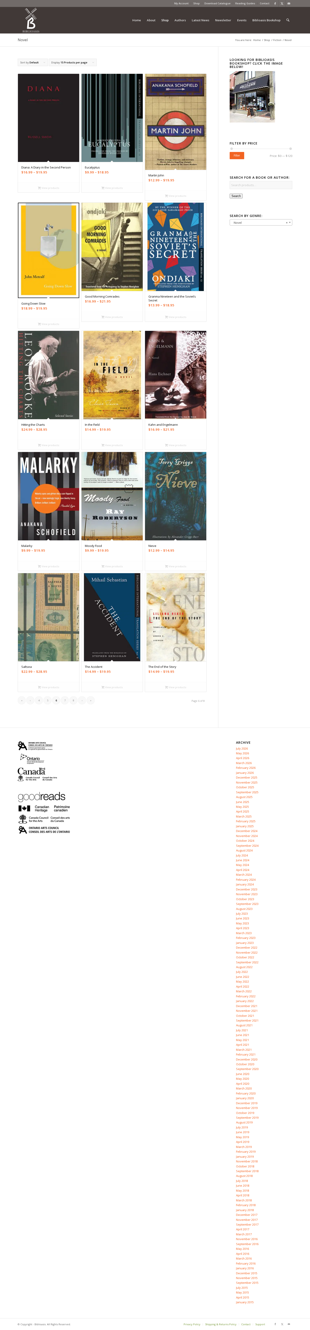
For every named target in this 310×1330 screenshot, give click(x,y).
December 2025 (246, 777)
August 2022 (244, 967)
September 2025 (247, 792)
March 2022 (244, 991)
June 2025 (242, 802)
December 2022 (246, 947)
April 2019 (242, 1142)
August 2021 (244, 1025)
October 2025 (245, 787)
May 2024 (242, 865)
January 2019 (245, 1156)
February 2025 (246, 821)
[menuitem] (181, 3)
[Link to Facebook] (275, 3)
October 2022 (245, 957)
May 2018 (242, 1190)
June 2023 (242, 918)
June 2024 (242, 860)
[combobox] (261, 222)
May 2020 (242, 1079)
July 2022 (242, 972)
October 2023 (245, 899)
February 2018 (246, 1205)
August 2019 (244, 1122)
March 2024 (244, 875)
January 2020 (245, 1098)
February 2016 (246, 1263)
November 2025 (247, 782)
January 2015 (245, 1302)
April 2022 (242, 986)
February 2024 (246, 880)
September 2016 (247, 1244)
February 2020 (246, 1093)
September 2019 (247, 1118)
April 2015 (242, 1297)
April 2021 (242, 1045)
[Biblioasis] (31, 20)
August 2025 (244, 797)
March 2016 (244, 1258)
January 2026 (245, 773)
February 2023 (246, 938)
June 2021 (242, 1035)
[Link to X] (282, 3)
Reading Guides (245, 3)
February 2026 (246, 768)
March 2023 (244, 933)
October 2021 (245, 1016)
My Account (181, 3)
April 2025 (242, 811)
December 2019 (246, 1103)
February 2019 (246, 1152)
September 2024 (247, 846)
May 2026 (242, 753)
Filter (237, 155)
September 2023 (247, 904)
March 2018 (244, 1200)
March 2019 (244, 1147)
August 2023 (244, 909)
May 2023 (242, 923)
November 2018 (247, 1161)
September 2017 (247, 1224)
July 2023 (242, 914)
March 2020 (244, 1088)
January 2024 (245, 884)
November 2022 (247, 952)
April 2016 (242, 1254)
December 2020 (246, 1059)
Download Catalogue (217, 3)
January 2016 (245, 1268)
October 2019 (245, 1113)
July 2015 (242, 1288)
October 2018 (245, 1166)
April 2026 (242, 758)
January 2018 (245, 1210)
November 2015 (247, 1278)
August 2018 (244, 1176)
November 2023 (247, 894)
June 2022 (242, 977)
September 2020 (247, 1069)
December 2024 (246, 831)
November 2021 (247, 1011)
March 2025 (244, 816)
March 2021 (244, 1050)
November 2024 (247, 836)
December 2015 (246, 1273)
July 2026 (242, 748)
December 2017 (246, 1215)
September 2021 (247, 1020)
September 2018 (247, 1171)
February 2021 (246, 1054)
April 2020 (242, 1084)
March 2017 (244, 1234)
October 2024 (245, 841)
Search (236, 196)
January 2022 (245, 1001)
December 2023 (246, 889)
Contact (264, 3)
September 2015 (247, 1283)
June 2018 (242, 1185)
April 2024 (242, 870)
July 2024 (242, 855)
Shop (196, 3)
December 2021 (246, 1006)
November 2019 (247, 1108)
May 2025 (242, 807)
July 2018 (242, 1181)
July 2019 (242, 1127)
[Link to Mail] (288, 3)
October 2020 (245, 1064)
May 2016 (242, 1249)
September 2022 (247, 962)
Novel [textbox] (260, 223)
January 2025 (245, 826)
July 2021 (242, 1030)
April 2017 (242, 1229)
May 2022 (242, 981)
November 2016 (247, 1239)
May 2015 (242, 1292)
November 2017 (247, 1220)
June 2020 (242, 1074)
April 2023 (242, 928)
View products (50, 188)
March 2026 (244, 763)
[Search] (287, 20)
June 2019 (242, 1132)
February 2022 (246, 996)
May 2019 (242, 1137)
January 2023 (245, 943)
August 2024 (244, 850)
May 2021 (242, 1040)
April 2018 (242, 1195)
